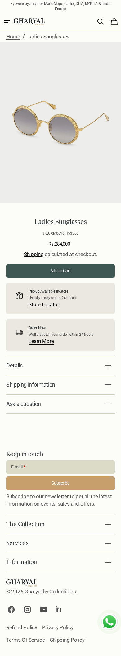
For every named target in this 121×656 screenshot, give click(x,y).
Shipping (34, 254)
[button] (7, 22)
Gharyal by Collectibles (51, 591)
